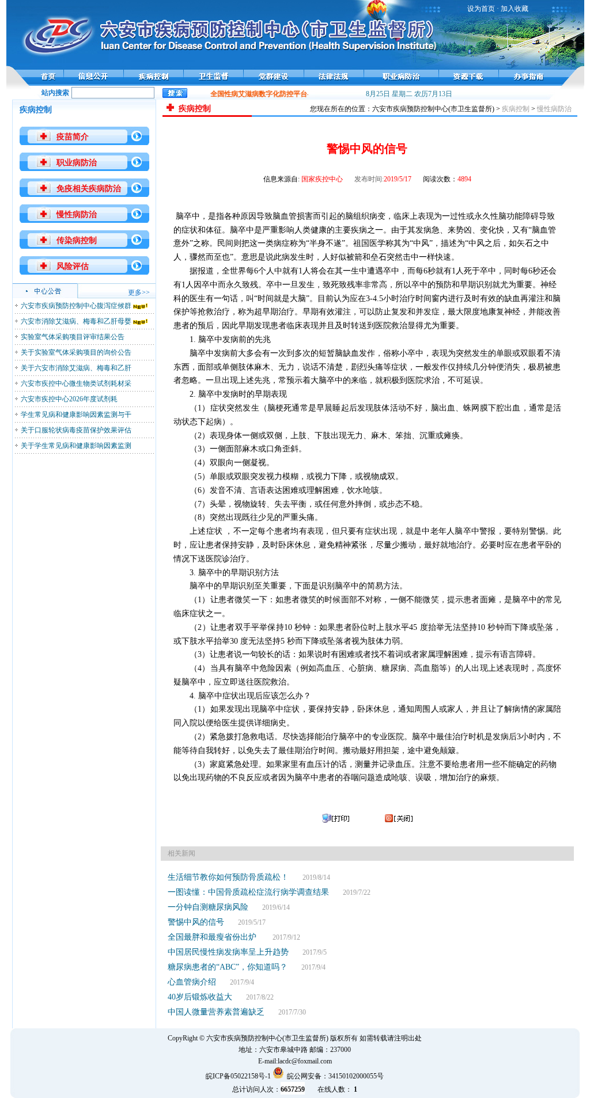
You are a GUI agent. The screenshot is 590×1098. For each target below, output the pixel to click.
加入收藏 (514, 9)
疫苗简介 (72, 136)
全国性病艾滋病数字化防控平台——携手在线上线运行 (288, 94)
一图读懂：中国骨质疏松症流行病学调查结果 (248, 892)
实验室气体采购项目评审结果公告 (72, 337)
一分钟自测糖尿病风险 (208, 907)
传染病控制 (76, 240)
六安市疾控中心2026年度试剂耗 (69, 399)
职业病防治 (76, 162)
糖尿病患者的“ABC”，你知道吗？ (228, 967)
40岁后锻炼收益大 (200, 997)
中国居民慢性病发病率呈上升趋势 (228, 952)
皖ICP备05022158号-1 (238, 1076)
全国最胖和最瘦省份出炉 (213, 937)
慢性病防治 (76, 214)
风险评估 (72, 266)
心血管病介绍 (192, 982)
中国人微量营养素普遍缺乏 (216, 1012)
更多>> (139, 292)
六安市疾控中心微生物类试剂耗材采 (76, 383)
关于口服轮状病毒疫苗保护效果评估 (76, 430)
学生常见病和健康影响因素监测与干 (76, 415)
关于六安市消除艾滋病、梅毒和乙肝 (76, 368)
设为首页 (481, 9)
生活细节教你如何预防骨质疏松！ (228, 877)
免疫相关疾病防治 (88, 188)
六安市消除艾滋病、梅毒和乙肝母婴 (76, 321)
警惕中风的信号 (196, 922)
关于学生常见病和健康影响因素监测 (76, 446)
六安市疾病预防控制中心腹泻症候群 (76, 306)
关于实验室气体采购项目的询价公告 (76, 352)
